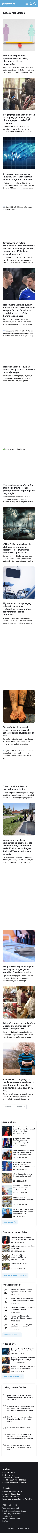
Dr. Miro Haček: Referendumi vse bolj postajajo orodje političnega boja (24, 1211)
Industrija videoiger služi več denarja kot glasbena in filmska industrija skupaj (19, 369)
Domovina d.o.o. (8, 1473)
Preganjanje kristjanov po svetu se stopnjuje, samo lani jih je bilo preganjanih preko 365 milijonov (19, 119)
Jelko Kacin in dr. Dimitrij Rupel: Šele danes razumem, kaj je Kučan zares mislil (20, 1397)
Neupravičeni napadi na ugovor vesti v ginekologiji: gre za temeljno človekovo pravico (18, 969)
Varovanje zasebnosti (10, 1508)
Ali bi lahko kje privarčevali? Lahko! (18, 1256)
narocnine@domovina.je (11, 1494)
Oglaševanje (7, 1516)
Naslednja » (20, 1107)
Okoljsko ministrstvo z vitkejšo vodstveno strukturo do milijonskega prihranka (23, 1164)
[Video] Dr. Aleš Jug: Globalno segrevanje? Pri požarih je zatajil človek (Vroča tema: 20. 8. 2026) (23, 1359)
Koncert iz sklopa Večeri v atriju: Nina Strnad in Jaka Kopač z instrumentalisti (21, 1317)
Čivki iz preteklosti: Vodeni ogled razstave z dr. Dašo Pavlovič (21, 1291)
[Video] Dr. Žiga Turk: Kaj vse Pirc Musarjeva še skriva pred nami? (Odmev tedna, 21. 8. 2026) (22, 1350)
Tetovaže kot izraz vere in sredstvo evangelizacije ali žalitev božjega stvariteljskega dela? (18, 731)
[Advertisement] (20, 415)
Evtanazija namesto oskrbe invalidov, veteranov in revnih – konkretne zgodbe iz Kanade (18, 176)
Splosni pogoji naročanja (11, 1514)
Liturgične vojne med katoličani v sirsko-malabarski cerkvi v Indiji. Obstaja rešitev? (19, 1026)
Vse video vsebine (11, 1376)
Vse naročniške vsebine (14, 1275)
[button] (34, 3)
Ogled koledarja (10, 1335)
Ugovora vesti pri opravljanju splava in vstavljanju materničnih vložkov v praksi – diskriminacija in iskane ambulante (18, 609)
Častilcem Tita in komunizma (18, 1428)
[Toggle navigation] (26, 4)
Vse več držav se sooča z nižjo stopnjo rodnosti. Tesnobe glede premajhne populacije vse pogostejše (19, 489)
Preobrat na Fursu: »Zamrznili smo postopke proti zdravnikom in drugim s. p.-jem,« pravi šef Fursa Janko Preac (20, 1408)
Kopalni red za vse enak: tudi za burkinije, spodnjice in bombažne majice (20, 1419)
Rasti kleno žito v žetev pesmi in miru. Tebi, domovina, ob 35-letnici (23, 1299)
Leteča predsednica (19, 1264)
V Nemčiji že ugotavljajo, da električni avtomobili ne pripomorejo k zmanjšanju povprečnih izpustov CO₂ (17, 548)
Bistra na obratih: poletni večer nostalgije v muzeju (23, 1308)
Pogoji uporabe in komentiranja (14, 1511)
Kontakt (5, 1521)
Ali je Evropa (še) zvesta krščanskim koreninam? (22, 1175)
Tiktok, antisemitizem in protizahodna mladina (15, 788)
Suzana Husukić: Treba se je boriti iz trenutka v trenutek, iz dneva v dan (24, 1129)
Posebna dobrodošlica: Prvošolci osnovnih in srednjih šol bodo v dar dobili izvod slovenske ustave (22, 1188)
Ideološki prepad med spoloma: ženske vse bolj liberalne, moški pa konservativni (15, 60)
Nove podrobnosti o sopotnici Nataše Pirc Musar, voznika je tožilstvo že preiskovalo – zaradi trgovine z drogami (20, 1436)
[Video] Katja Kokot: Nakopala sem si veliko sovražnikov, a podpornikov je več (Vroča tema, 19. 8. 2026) (23, 1368)
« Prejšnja (8, 1107)
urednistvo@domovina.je (12, 1492)
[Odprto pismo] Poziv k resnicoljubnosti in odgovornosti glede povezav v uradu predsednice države (22, 1141)
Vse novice (8, 1222)
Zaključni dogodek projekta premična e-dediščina (22, 1326)
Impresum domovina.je (11, 1519)
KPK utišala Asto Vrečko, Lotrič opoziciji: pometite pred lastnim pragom (19, 1447)
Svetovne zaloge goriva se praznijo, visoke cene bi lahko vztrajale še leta (23, 1152)
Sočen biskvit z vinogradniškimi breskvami (23, 1198)
